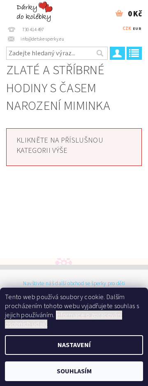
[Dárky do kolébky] (35, 10)
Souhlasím (74, 371)
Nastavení (74, 345)
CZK (127, 28)
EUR (137, 29)
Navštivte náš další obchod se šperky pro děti (74, 283)
